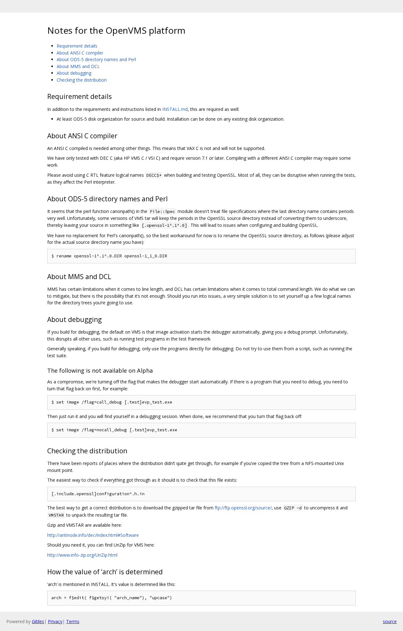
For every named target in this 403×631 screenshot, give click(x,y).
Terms (72, 621)
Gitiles (38, 621)
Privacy (55, 621)
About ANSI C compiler (80, 53)
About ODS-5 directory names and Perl (96, 59)
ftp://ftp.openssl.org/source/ (243, 508)
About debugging (74, 73)
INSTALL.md (175, 109)
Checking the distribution (82, 80)
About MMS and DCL (78, 66)
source (390, 621)
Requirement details (77, 46)
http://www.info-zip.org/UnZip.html (82, 555)
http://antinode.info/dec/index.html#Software (93, 535)
